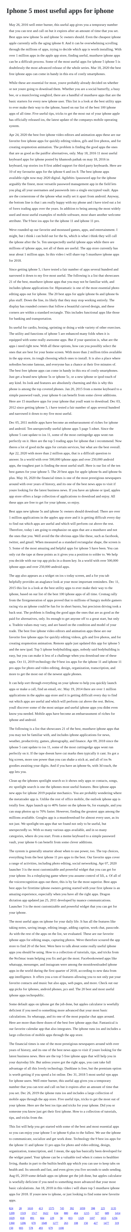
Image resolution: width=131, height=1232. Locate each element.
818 (22, 1218)
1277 (55, 1223)
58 (61, 1218)
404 (76, 1213)
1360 (11, 1223)
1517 (34, 1213)
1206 (23, 1223)
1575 (51, 1208)
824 (11, 1208)
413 (41, 1208)
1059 (82, 1208)
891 (32, 1218)
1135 (113, 1208)
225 (103, 1208)
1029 (11, 1218)
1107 (92, 1218)
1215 (86, 1213)
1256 (114, 1218)
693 (21, 1228)
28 (20, 1208)
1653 (103, 1218)
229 (52, 1218)
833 (70, 1218)
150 (86, 1223)
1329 (81, 1218)
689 (107, 1213)
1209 (11, 1213)
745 (62, 1208)
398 (93, 1208)
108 (76, 1223)
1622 (45, 1213)
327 (97, 1213)
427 (96, 1223)
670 (34, 1223)
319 (117, 1223)
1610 (30, 1208)
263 (66, 1223)
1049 (44, 1223)
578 (31, 1228)
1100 (61, 1228)
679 (51, 1228)
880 (66, 1213)
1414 (117, 1213)
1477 (106, 1223)
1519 (23, 1213)
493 (41, 1228)
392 (72, 1208)
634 (56, 1213)
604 (42, 1218)
